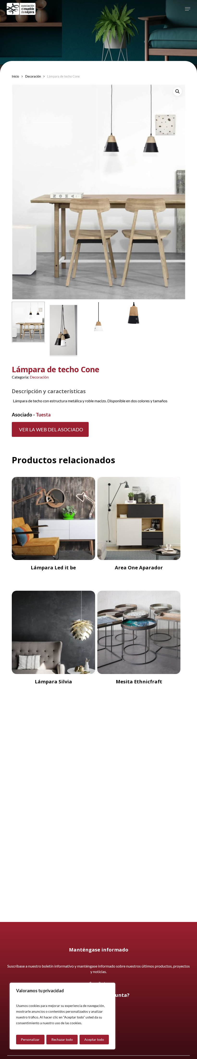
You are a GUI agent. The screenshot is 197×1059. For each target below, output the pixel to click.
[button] (187, 8)
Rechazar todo (62, 1039)
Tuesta (43, 414)
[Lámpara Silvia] (53, 632)
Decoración (33, 76)
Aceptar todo (94, 1039)
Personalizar (30, 1039)
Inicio (15, 76)
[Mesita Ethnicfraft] (138, 632)
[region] (62, 1016)
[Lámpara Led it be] (53, 518)
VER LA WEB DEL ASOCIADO (51, 429)
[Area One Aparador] (138, 518)
